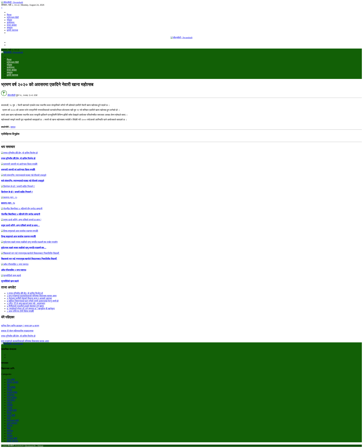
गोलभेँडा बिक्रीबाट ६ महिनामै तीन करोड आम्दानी (20, 214)
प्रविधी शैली (12, 410)
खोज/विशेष (11, 387)
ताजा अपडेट (12, 25)
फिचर (9, 15)
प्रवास (9, 408)
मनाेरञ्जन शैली (13, 17)
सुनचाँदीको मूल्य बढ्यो (10, 281)
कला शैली (11, 379)
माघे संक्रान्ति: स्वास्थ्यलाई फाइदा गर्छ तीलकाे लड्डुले (22, 180)
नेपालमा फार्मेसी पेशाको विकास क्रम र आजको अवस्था (29, 298)
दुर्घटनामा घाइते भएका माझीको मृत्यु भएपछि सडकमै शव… (23, 247)
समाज (12, 127)
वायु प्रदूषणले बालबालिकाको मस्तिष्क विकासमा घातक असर (32, 296)
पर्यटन (9, 402)
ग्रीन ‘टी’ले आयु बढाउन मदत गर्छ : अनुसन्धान (26, 303)
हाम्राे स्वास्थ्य (12, 30)
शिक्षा (9, 428)
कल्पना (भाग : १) (8, 203)
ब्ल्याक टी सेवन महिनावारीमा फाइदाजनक (17, 331)
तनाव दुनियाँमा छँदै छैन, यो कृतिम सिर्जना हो (18, 158)
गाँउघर (9, 20)
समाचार (10, 431)
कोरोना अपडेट (12, 382)
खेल (8, 385)
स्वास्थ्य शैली (12, 438)
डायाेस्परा (10, 22)
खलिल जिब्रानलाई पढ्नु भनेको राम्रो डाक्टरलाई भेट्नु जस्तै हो (33, 301)
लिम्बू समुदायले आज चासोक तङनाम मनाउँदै (18, 236)
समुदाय (9, 27)
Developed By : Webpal (34, 446)
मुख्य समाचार (12, 423)
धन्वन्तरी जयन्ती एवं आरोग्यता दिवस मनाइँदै (18, 169)
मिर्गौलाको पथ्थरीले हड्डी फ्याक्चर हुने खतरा (25, 306)
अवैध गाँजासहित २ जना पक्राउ (13, 270)
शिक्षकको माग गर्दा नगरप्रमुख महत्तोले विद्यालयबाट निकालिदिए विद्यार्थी (29, 259)
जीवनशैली (11, 95)
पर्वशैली (10, 405)
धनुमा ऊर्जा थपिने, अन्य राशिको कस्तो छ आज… (20, 225)
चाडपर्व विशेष (12, 392)
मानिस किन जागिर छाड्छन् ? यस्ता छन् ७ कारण (20, 326)
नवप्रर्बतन (11, 400)
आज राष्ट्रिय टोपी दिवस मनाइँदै (20, 311)
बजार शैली (11, 415)
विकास (9, 425)
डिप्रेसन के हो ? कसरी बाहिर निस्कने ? (17, 192)
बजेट (9, 418)
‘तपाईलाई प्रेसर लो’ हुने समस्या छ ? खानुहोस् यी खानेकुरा (31, 308)
